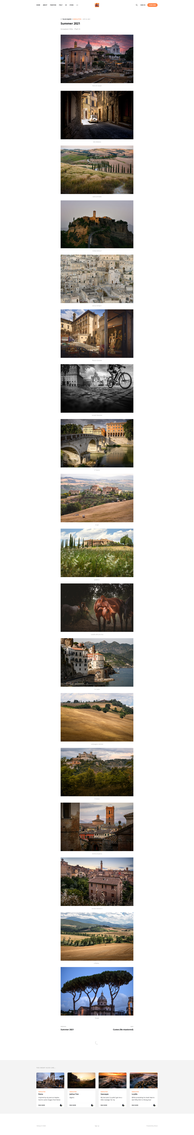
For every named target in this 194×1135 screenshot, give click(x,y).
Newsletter (77, 19)
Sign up (97, 1126)
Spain (71, 5)
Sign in (142, 5)
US (66, 5)
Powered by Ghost (152, 1126)
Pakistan (53, 5)
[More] (77, 5)
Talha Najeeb (66, 19)
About (45, 5)
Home (38, 5)
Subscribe (152, 5)
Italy (60, 5)
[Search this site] (136, 5)
